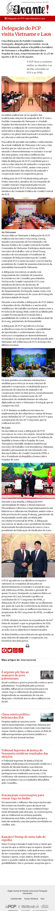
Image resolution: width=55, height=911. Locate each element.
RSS (42, 899)
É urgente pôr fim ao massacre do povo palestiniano (15, 675)
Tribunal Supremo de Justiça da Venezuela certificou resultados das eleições (25, 753)
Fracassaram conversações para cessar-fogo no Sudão (23, 797)
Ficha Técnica (31, 899)
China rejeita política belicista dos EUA (15, 716)
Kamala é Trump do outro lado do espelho (24, 838)
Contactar (16, 899)
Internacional (28, 660)
